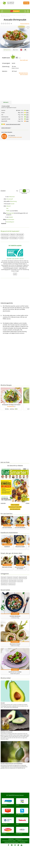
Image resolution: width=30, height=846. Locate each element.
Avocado (3, 703)
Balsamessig (13, 201)
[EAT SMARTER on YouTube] (21, 845)
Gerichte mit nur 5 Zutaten (15, 672)
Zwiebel (11, 217)
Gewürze (10, 577)
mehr (27, 110)
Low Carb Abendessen (20, 527)
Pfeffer (8, 211)
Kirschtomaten (10, 219)
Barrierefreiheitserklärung (11, 842)
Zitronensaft (9, 199)
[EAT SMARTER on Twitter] (18, 845)
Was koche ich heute (7, 567)
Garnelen (4, 577)
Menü (2, 11)
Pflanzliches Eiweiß (19, 546)
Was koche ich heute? (15, 644)
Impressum (11, 839)
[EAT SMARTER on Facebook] (8, 845)
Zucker (12, 203)
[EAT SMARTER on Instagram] (15, 845)
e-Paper (27, 503)
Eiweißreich (7, 546)
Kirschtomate (5, 234)
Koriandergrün (10, 222)
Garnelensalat (12, 580)
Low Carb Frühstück (7, 527)
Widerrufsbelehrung (22, 840)
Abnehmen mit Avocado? (6, 732)
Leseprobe (3, 503)
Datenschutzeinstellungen (9, 840)
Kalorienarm (12, 584)
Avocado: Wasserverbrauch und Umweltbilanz (11, 763)
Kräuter (15, 577)
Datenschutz (18, 839)
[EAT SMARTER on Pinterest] (11, 845)
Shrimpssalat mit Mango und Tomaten (11, 404)
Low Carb (20, 580)
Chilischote (12, 196)
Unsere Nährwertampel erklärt (13, 124)
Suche (25, 11)
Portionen (24, 193)
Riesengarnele (10, 213)
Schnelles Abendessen (15, 616)
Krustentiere (4, 580)
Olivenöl (8, 206)
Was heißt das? (24, 60)
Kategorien (22, 842)
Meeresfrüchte (22, 577)
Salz (7, 208)
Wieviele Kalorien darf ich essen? (23, 73)
